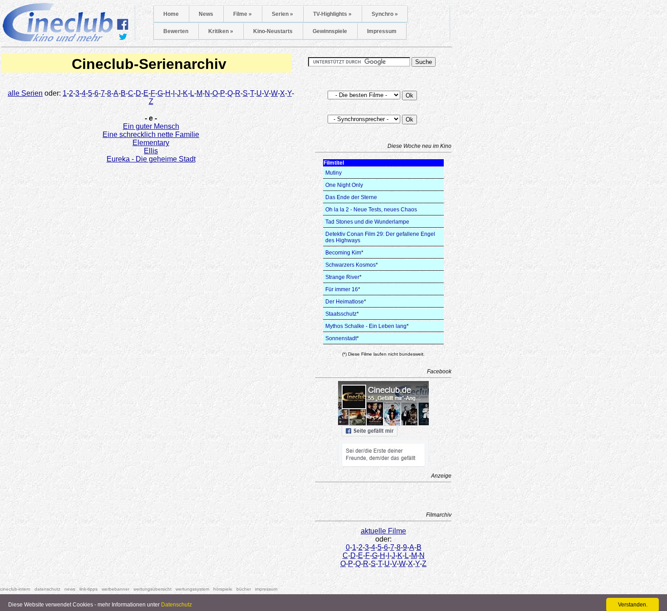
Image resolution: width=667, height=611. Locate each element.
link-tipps (88, 589)
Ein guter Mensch (151, 126)
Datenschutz (176, 604)
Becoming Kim (343, 252)
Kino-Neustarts (273, 31)
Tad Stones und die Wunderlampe (367, 222)
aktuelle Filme (383, 531)
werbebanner (115, 589)
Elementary (150, 143)
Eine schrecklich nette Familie (151, 134)
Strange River (342, 277)
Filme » (242, 14)
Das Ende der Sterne (351, 197)
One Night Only (344, 185)
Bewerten (175, 31)
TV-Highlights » (332, 14)
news (69, 589)
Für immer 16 (341, 289)
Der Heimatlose (344, 301)
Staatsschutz (341, 314)
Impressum (382, 31)
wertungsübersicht (152, 589)
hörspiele (222, 589)
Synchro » (385, 14)
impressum (266, 589)
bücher (243, 589)
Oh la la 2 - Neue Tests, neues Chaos (371, 209)
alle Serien (25, 93)
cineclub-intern (15, 589)
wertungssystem (192, 589)
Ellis (151, 151)
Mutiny (333, 173)
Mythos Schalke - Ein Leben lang (366, 326)
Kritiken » (220, 31)
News (206, 14)
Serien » (282, 14)
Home (171, 14)
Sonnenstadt (341, 338)
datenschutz (47, 589)
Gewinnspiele (330, 31)
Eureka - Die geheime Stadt (151, 159)
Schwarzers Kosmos (350, 265)
